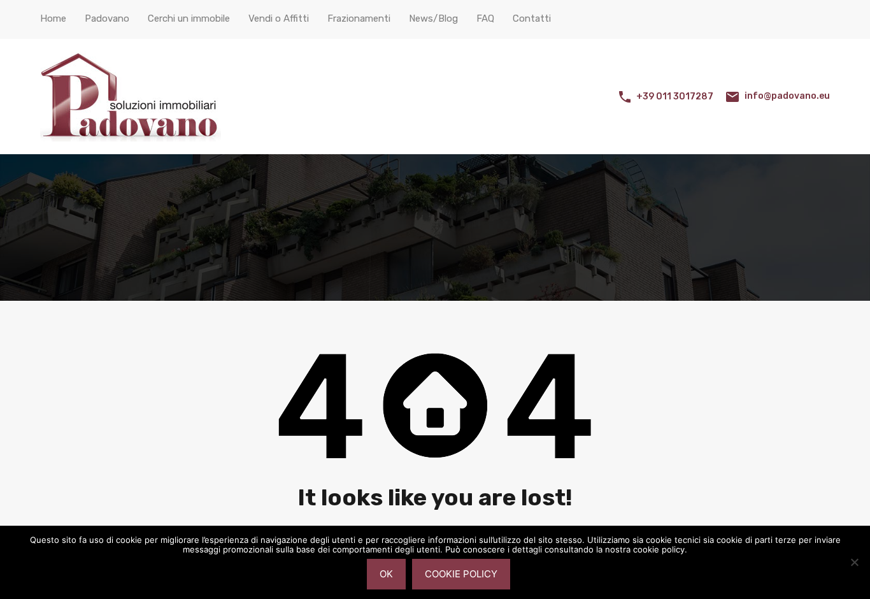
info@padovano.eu (787, 95)
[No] (854, 563)
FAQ (485, 18)
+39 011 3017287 (674, 96)
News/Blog (433, 18)
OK (386, 574)
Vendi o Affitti (278, 18)
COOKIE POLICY (461, 574)
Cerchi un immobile (189, 18)
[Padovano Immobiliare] (130, 135)
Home (53, 18)
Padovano (107, 18)
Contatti (532, 18)
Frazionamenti (358, 18)
